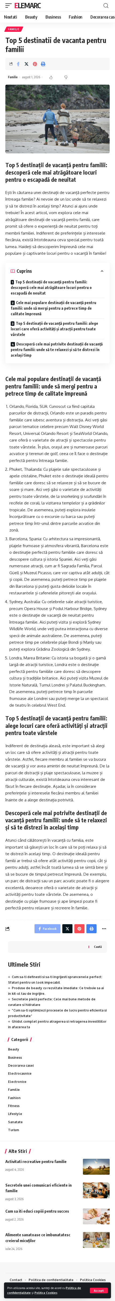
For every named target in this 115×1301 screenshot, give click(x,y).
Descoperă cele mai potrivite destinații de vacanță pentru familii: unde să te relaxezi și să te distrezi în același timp (57, 349)
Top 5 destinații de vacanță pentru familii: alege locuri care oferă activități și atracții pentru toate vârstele (54, 329)
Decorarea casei (21, 1065)
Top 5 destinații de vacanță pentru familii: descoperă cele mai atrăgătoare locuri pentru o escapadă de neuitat (51, 287)
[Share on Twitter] (26, 64)
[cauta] (106, 6)
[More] (104, 928)
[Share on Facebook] (18, 64)
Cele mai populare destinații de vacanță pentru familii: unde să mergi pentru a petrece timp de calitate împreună (53, 308)
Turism (13, 1130)
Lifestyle (15, 1114)
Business (15, 1058)
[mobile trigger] (9, 5)
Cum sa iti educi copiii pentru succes (37, 1211)
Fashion (14, 1098)
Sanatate (15, 1122)
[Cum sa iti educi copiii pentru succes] (96, 1216)
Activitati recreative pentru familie (36, 1161)
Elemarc (27, 5)
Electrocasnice (20, 1073)
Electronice (17, 1082)
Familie (14, 29)
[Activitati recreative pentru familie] (96, 1167)
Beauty (13, 1049)
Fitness (14, 1106)
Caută (98, 946)
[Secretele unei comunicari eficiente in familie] (96, 1190)
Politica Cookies (45, 1292)
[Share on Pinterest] (35, 64)
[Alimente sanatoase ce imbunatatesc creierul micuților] (96, 1240)
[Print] (43, 64)
